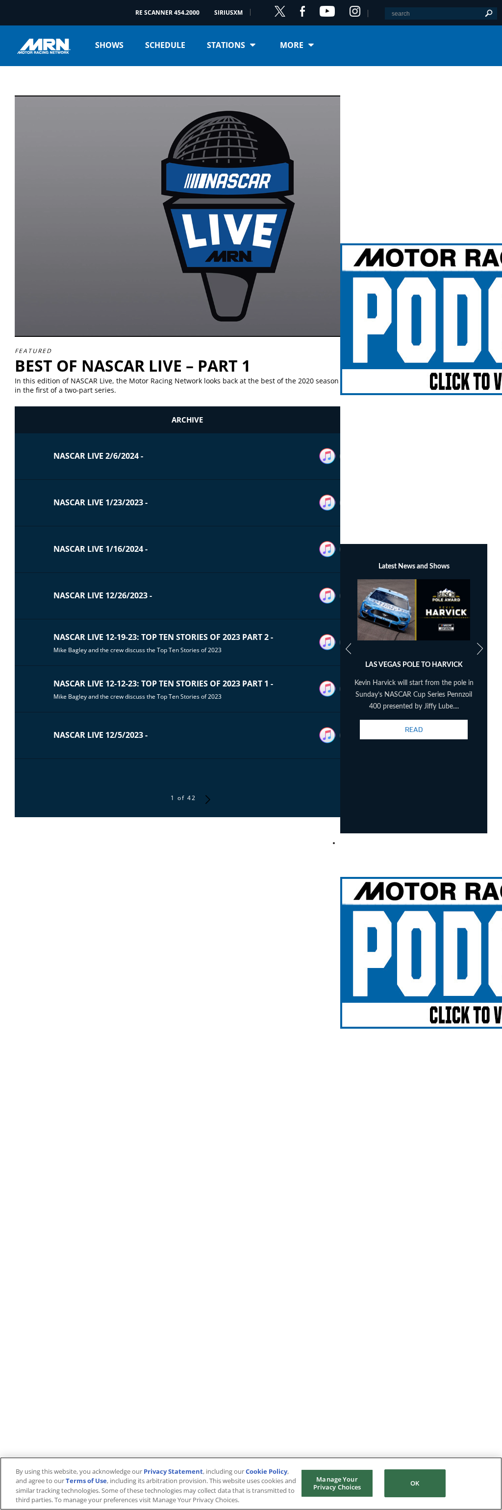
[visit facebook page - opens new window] (302, 11)
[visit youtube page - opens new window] (327, 11)
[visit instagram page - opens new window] (355, 11)
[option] (414, 667)
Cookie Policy (266, 1471)
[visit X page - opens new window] (280, 11)
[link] (413, 307)
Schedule (165, 45)
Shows (109, 45)
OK (414, 1483)
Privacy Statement (173, 1471)
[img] (413, 307)
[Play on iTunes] (327, 456)
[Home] (47, 45)
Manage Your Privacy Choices (337, 1483)
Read (414, 729)
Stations (226, 45)
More (291, 45)
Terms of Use (86, 1480)
